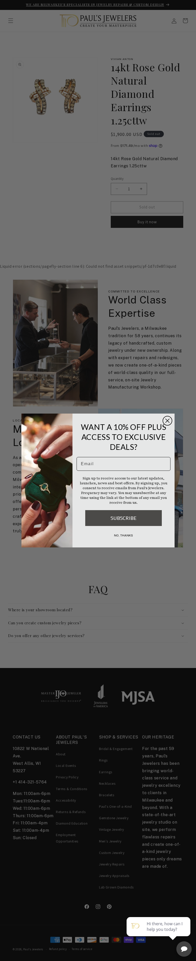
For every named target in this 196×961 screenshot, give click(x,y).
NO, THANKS (123, 535)
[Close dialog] (167, 420)
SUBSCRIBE (124, 518)
